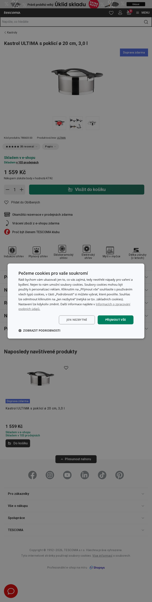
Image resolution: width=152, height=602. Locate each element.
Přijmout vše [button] (115, 320)
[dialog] (76, 301)
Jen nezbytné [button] (76, 320)
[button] (39, 330)
